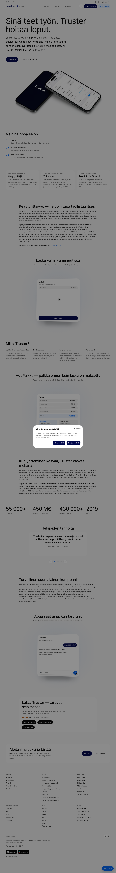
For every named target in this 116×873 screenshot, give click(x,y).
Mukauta (78, 428)
